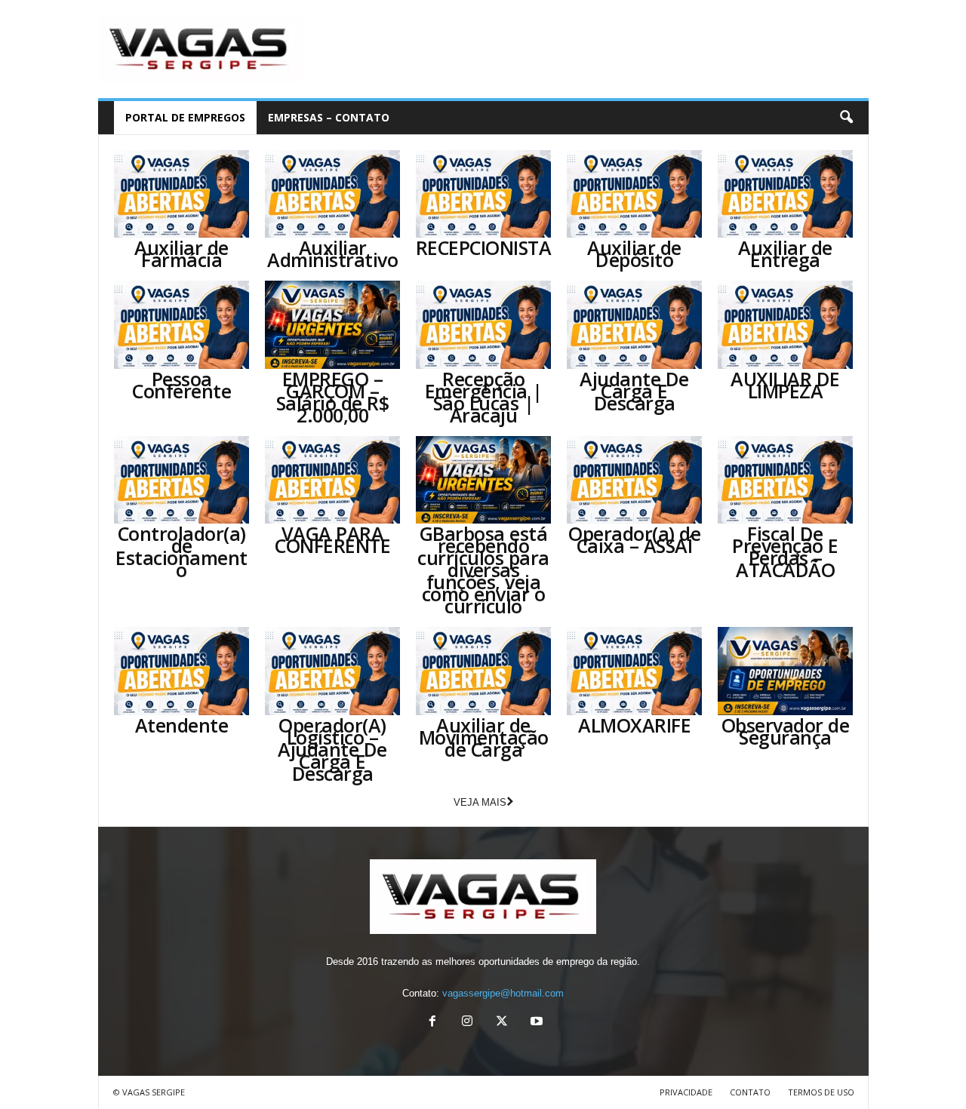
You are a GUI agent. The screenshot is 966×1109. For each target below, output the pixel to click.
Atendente (182, 725)
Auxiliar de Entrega (785, 253)
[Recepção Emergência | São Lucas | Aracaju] (484, 324)
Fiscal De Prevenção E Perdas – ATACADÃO (785, 551)
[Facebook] (432, 1022)
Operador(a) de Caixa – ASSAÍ (634, 539)
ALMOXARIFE (634, 725)
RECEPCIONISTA (484, 247)
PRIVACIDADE (686, 1092)
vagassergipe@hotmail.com (503, 993)
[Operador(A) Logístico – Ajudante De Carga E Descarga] (333, 670)
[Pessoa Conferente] (182, 324)
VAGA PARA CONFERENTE (332, 539)
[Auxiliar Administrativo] (333, 194)
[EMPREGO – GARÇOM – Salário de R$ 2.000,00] (333, 324)
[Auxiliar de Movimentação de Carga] (484, 670)
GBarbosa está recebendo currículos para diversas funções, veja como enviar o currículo (483, 570)
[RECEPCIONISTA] (484, 194)
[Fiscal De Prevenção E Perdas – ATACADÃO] (786, 480)
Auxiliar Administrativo (332, 253)
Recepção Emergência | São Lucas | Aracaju (484, 397)
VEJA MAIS (480, 802)
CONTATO (750, 1092)
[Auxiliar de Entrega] (786, 194)
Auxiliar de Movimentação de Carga (484, 737)
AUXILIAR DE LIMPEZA (785, 385)
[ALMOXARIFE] (635, 670)
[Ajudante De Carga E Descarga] (635, 324)
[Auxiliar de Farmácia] (182, 194)
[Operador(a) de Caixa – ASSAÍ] (635, 480)
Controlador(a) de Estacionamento (181, 551)
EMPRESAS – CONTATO (328, 117)
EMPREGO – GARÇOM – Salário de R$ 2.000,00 (332, 397)
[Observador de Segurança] (786, 670)
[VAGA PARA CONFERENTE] (333, 480)
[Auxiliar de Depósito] (635, 194)
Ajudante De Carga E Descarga (634, 391)
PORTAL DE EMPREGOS (185, 117)
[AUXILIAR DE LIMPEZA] (786, 324)
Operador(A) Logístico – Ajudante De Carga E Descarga (332, 749)
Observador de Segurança (785, 731)
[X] (502, 1022)
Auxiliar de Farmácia (181, 253)
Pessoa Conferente (181, 385)
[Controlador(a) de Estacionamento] (182, 480)
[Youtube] (535, 1022)
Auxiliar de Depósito (634, 253)
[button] (846, 117)
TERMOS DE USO (821, 1092)
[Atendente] (182, 670)
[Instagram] (467, 1022)
